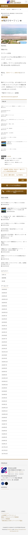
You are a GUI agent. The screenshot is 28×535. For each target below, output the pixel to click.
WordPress (9, 529)
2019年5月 (4, 394)
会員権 (7, 160)
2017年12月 (5, 447)
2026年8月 (4, 289)
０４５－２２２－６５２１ (16, 472)
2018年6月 (4, 427)
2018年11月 (4, 411)
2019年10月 (5, 384)
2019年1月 (4, 404)
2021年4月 (4, 358)
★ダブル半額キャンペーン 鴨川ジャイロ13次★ (8, 137)
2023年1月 (4, 332)
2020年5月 (4, 368)
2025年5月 (4, 306)
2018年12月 (5, 407)
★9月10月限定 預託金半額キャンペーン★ (12, 229)
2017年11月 (4, 450)
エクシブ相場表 (5, 518)
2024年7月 (4, 315)
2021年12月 (5, 351)
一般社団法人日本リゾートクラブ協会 (11, 520)
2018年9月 (4, 417)
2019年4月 (4, 397)
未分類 (3, 281)
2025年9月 (4, 302)
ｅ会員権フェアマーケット (8, 515)
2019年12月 (5, 378)
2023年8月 (4, 322)
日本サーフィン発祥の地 (13, 72)
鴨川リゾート (9, 164)
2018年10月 (5, 414)
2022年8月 (4, 335)
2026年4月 (4, 296)
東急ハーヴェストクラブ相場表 (10, 517)
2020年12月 (5, 361)
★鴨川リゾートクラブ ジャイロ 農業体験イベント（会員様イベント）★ (12, 106)
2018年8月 (4, 420)
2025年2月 (4, 309)
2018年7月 (4, 424)
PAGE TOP (25, 517)
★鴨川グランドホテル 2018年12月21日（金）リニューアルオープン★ (12, 119)
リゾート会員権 (18, 158)
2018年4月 (4, 434)
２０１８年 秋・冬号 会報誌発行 (6, 128)
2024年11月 (4, 312)
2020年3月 (4, 374)
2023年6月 (4, 329)
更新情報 (4, 17)
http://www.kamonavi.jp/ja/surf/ (9, 96)
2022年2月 (4, 348)
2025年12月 (5, 299)
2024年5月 (4, 319)
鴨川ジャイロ (19, 162)
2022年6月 (4, 342)
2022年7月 (4, 338)
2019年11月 (4, 381)
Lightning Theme (17, 529)
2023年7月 (4, 325)
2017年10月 (5, 453)
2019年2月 (4, 401)
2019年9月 (4, 388)
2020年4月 (4, 371)
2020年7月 (4, 365)
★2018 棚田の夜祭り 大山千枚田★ (7, 132)
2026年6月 (4, 292)
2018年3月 (4, 437)
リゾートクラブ (9, 158)
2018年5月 (4, 430)
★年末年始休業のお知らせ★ (5, 110)
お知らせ (4, 274)
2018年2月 (4, 440)
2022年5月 (4, 345)
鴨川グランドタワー (15, 160)
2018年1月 (4, 443)
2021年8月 (4, 355)
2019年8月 (4, 391)
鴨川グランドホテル (10, 162)
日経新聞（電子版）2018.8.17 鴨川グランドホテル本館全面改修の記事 (13, 170)
